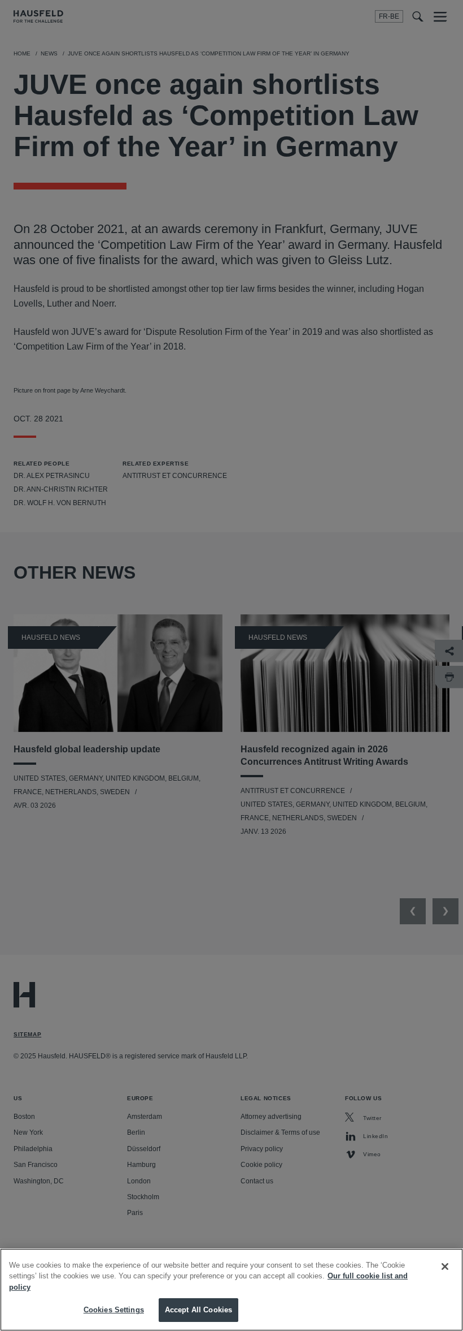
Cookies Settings (114, 1310)
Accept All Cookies (198, 1310)
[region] (231, 1289)
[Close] (445, 1266)
